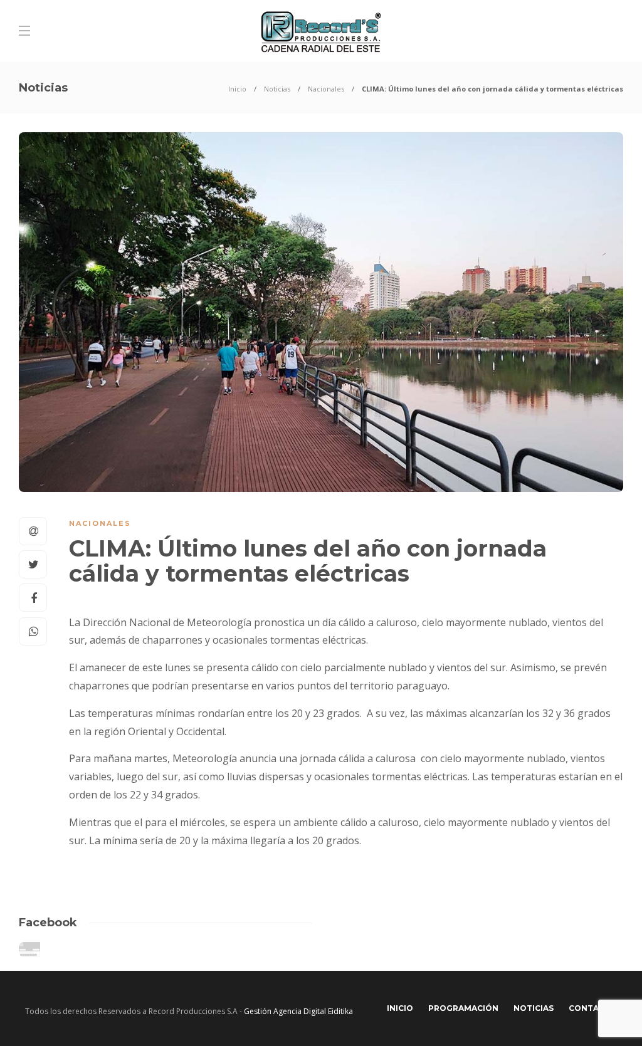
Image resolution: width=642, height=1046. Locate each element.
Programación (463, 1008)
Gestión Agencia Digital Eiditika (298, 1011)
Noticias (277, 88)
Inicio (237, 88)
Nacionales (326, 88)
